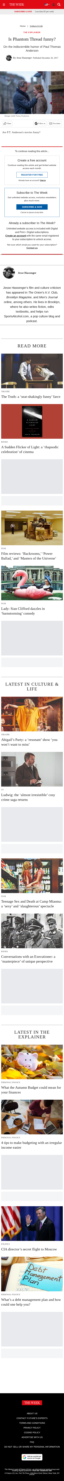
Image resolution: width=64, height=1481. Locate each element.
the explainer (32, 32)
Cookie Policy (32, 1432)
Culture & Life (36, 26)
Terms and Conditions (32, 1423)
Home (23, 26)
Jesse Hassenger (24, 58)
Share (9, 123)
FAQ (32, 1442)
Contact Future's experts (32, 1418)
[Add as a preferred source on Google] (32, 1457)
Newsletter (56, 123)
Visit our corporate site (42, 1471)
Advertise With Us (32, 1437)
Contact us (32, 248)
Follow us (41, 123)
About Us (32, 1413)
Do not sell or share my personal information (32, 1447)
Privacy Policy (32, 1428)
